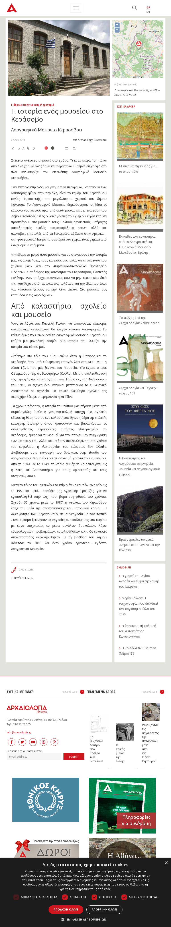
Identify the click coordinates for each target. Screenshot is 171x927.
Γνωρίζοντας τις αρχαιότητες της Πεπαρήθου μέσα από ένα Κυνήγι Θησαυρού (146, 743)
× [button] (166, 863)
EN (148, 12)
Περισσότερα (69, 691)
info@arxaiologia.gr (19, 732)
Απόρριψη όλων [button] (104, 909)
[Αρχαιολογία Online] (12, 8)
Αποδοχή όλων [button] (66, 909)
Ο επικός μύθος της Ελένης (120, 753)
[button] (85, 919)
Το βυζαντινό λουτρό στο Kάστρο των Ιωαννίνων (94, 749)
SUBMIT (74, 757)
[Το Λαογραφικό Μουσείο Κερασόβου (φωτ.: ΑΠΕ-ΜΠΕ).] (59, 58)
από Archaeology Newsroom (90, 139)
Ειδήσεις (16, 105)
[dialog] (85, 892)
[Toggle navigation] (76, 8)
